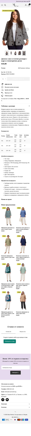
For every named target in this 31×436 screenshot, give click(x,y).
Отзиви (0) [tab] (8, 331)
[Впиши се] (26, 5)
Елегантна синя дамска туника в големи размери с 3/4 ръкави (23, 229)
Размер (15, 68)
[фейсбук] (7, 399)
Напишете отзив (10, 341)
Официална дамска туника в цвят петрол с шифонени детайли (7, 313)
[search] (5, 5)
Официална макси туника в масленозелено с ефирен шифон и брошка (7, 285)
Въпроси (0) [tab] (23, 331)
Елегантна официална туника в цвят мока (22, 312)
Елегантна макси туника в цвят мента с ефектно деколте (22, 285)
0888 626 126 (8, 84)
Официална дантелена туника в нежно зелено (7, 228)
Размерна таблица (25, 68)
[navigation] (7, 53)
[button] (5, 77)
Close (15, 404)
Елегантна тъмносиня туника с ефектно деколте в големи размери (22, 257)
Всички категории (2, 5)
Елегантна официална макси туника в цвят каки (7, 256)
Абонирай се (15, 372)
